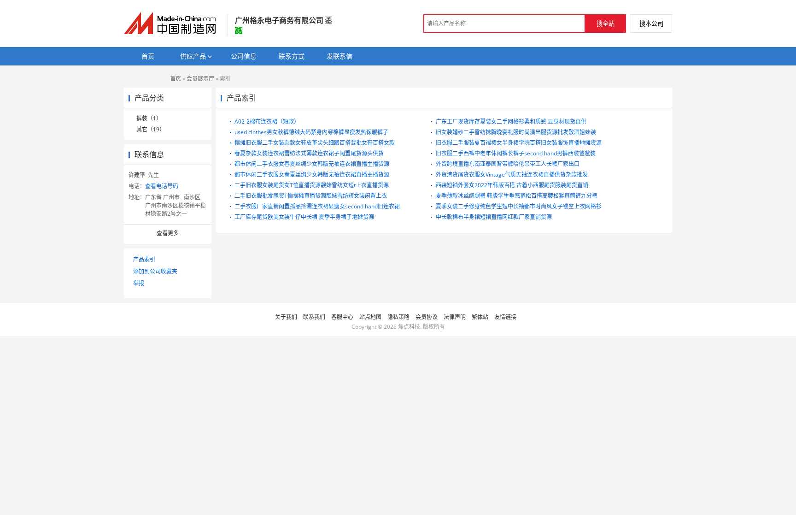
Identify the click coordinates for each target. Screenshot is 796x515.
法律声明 (455, 317)
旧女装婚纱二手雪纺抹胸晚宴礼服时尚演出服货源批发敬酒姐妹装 (516, 132)
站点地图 (370, 317)
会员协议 (427, 317)
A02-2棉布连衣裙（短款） (266, 121)
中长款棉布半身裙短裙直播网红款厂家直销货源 (494, 217)
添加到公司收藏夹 (155, 271)
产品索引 (144, 259)
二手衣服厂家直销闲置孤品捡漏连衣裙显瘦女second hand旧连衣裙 (317, 206)
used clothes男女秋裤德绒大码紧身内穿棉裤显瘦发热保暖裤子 (311, 132)
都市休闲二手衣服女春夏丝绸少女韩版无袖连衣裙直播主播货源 (311, 164)
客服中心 (342, 317)
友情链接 (505, 317)
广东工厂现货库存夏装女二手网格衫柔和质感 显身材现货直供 (511, 121)
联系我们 (314, 317)
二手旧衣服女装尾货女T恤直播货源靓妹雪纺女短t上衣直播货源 (311, 185)
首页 (175, 79)
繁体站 (480, 317)
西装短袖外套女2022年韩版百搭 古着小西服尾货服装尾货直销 (512, 185)
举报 (138, 283)
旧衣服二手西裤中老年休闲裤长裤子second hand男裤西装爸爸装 (516, 153)
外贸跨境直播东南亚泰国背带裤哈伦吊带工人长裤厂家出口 (507, 164)
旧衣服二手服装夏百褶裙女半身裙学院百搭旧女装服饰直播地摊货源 (519, 143)
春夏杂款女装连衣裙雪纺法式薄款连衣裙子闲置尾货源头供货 (309, 153)
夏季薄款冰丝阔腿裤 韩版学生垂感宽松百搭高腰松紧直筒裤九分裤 (516, 196)
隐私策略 (398, 317)
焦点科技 (409, 327)
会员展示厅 (200, 79)
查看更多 (168, 233)
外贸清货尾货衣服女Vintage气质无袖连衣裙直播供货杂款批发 (512, 174)
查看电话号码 (161, 186)
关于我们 (286, 317)
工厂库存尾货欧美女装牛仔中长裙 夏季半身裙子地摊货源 (304, 217)
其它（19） (150, 129)
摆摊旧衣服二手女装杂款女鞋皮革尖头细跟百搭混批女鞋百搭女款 (314, 143)
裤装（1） (149, 118)
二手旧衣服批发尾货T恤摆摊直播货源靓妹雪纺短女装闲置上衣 (310, 196)
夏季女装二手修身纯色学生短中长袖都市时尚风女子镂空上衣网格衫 (519, 206)
